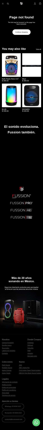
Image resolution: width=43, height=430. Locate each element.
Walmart (30, 345)
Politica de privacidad (9, 387)
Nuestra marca (6, 345)
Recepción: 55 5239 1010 (13, 413)
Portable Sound (7, 368)
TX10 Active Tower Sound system (29, 370)
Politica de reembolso (9, 390)
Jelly (20, 365)
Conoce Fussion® (8, 343)
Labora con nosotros (8, 351)
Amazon (30, 353)
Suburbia (30, 348)
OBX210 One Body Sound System (30, 373)
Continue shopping (21, 32)
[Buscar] (8, 3)
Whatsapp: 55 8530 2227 (13, 406)
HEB (28, 351)
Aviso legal (5, 393)
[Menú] (2, 3)
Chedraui (30, 343)
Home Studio (6, 373)
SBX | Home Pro (24, 368)
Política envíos (6, 385)
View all (38, 49)
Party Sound (6, 365)
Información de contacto (9, 382)
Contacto (5, 353)
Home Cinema (6, 370)
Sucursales (5, 348)
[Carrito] (40, 3)
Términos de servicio (8, 395)
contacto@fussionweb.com (13, 419)
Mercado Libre (32, 356)
